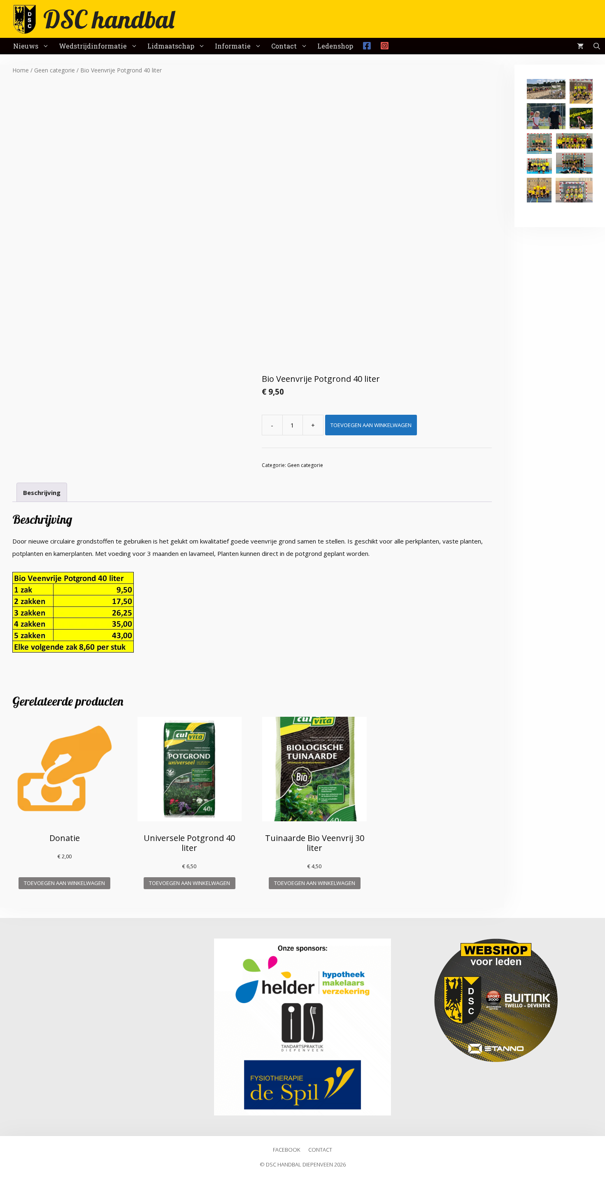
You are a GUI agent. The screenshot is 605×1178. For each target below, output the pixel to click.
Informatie (233, 46)
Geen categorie (54, 70)
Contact (284, 46)
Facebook (286, 1149)
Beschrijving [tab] (41, 492)
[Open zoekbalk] (597, 46)
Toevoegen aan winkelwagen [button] (64, 883)
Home (20, 70)
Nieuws (25, 46)
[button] (546, 89)
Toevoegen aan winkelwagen (371, 425)
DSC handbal (109, 19)
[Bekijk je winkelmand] (580, 46)
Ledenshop (335, 46)
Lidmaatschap (170, 46)
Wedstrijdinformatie (93, 46)
